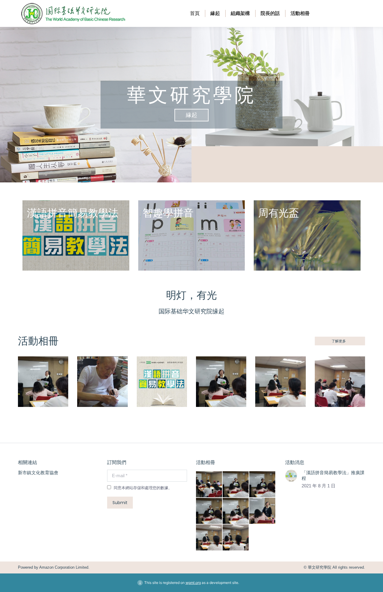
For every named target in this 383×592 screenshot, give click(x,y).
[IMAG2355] (262, 484)
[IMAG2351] (262, 511)
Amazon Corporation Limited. (63, 567)
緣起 (191, 115)
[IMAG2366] (209, 484)
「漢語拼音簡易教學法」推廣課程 (333, 475)
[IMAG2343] (236, 537)
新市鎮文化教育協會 (38, 472)
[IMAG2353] (236, 511)
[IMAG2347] (209, 537)
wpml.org (193, 582)
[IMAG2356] (236, 484)
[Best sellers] (75, 235)
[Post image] (291, 476)
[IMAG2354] (209, 511)
